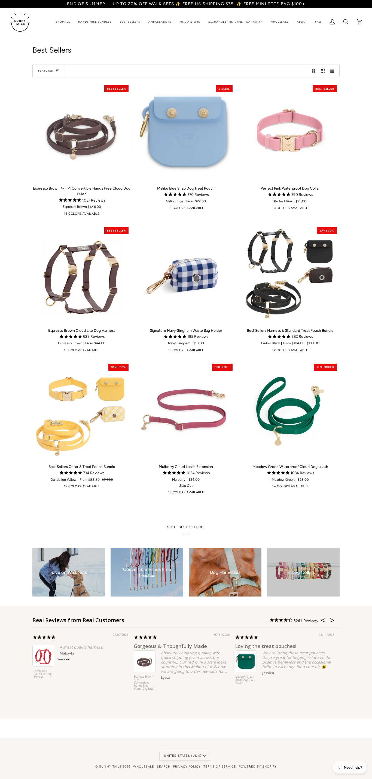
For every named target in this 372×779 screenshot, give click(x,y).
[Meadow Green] (95, 214)
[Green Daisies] (190, 351)
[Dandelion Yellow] (78, 214)
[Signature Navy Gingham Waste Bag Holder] (186, 273)
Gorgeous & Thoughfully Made (170, 646)
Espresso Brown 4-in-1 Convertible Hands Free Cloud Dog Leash (144, 682)
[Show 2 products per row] (313, 71)
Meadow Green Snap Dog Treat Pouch (245, 679)
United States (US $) (183, 755)
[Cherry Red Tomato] (216, 351)
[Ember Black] (44, 214)
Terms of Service (219, 766)
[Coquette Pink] (207, 351)
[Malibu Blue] (103, 214)
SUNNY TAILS (110, 766)
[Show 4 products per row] (333, 71)
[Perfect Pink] (128, 214)
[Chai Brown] (69, 214)
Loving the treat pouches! (265, 646)
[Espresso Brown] (52, 214)
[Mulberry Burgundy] (224, 209)
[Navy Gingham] (233, 351)
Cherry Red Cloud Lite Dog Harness (42, 674)
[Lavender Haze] (111, 214)
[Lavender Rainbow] (199, 351)
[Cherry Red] (61, 214)
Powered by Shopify (258, 766)
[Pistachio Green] (86, 214)
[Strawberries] (157, 351)
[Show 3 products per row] (322, 71)
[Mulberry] (120, 214)
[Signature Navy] (207, 209)
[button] (62, 22)
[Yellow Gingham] (224, 351)
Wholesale (143, 766)
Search (163, 766)
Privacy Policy (187, 766)
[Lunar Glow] (35, 214)
